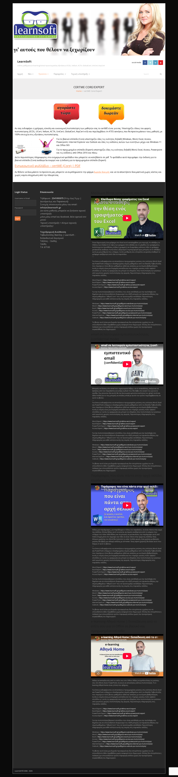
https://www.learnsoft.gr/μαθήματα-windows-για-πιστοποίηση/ (124, 303)
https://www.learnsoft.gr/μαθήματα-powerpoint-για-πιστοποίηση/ (127, 313)
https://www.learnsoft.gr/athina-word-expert (119, 280)
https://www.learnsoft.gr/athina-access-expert (121, 287)
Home (79, 91)
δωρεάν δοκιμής (102, 172)
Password (19, 208)
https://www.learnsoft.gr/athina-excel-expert (119, 282)
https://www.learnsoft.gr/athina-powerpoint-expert (126, 285)
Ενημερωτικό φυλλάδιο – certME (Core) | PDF (47, 166)
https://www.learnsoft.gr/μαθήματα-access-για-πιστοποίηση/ (122, 310)
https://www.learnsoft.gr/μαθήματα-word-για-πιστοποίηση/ (120, 306)
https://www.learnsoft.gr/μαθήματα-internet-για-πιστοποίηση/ (129, 315)
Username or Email (22, 198)
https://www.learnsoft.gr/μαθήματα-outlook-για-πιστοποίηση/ (123, 318)
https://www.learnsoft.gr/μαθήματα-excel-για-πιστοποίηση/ (120, 308)
